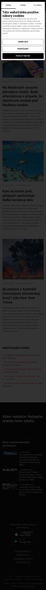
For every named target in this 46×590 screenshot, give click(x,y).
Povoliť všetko (23, 56)
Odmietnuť (23, 42)
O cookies (37, 5)
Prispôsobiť (23, 49)
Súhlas (8, 5)
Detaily (23, 5)
